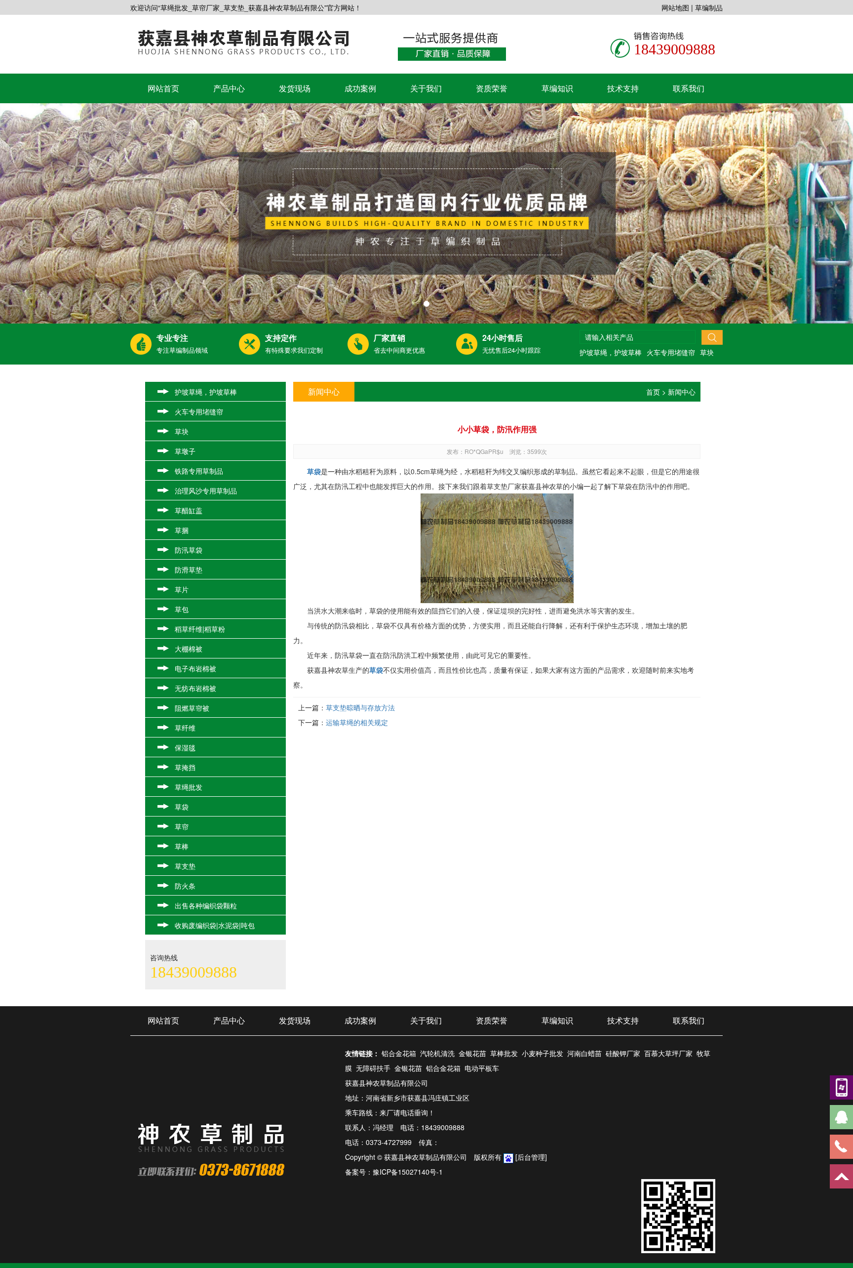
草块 (707, 352)
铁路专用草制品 (199, 471)
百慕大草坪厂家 (668, 1053)
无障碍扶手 (373, 1068)
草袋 (182, 807)
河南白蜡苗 (584, 1053)
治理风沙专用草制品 (206, 490)
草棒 (182, 846)
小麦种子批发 (542, 1053)
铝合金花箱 (399, 1053)
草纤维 (185, 728)
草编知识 (557, 88)
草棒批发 (504, 1053)
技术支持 (623, 88)
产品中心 (229, 88)
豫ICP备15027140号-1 (408, 1172)
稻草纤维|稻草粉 (200, 629)
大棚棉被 (188, 649)
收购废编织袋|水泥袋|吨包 (215, 925)
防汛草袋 (188, 550)
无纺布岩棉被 (195, 688)
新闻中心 (682, 392)
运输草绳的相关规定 (357, 722)
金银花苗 (472, 1053)
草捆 (182, 530)
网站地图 (675, 7)
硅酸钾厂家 (623, 1053)
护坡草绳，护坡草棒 (611, 352)
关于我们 (426, 88)
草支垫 (185, 866)
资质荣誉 (491, 88)
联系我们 (688, 88)
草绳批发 (188, 787)
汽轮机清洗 (437, 1053)
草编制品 (709, 7)
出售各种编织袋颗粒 (206, 905)
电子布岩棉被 (195, 668)
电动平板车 (482, 1068)
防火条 (185, 886)
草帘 (182, 826)
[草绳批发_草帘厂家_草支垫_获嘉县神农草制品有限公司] (426, 213)
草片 (182, 589)
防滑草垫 (188, 569)
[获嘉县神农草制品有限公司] (243, 41)
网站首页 (163, 88)
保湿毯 (185, 747)
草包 (182, 609)
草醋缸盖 (188, 510)
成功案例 (360, 88)
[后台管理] (531, 1157)
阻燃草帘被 (192, 708)
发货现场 (294, 88)
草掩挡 (185, 767)
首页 (653, 392)
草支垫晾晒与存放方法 (360, 707)
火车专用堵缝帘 (671, 352)
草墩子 (185, 451)
